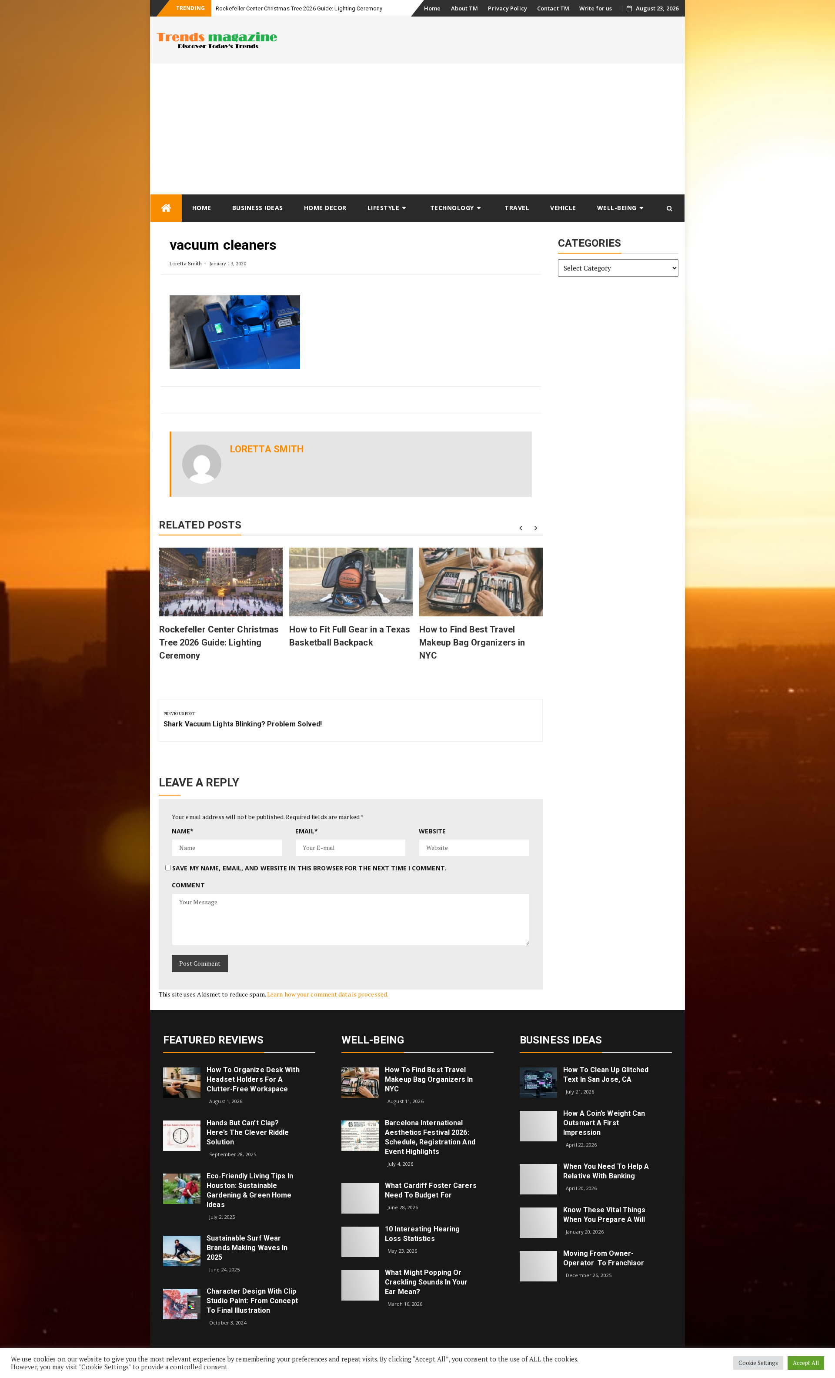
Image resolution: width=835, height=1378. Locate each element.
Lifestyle (383, 208)
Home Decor (325, 208)
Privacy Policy (507, 8)
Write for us (595, 8)
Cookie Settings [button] (758, 1363)
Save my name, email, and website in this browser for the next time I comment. (309, 868)
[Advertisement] (417, 129)
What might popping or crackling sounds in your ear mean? (426, 1282)
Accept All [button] (806, 1363)
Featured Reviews (213, 1040)
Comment (188, 885)
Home (432, 8)
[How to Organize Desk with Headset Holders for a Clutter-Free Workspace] (181, 1082)
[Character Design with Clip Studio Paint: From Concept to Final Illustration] (181, 1303)
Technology (452, 208)
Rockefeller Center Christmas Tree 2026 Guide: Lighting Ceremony (299, 8)
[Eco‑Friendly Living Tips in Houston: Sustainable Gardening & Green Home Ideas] (181, 1188)
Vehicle (563, 208)
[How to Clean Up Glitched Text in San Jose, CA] (538, 1082)
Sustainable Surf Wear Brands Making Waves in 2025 (247, 1247)
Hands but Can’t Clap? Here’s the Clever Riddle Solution (248, 1132)
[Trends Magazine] (166, 208)
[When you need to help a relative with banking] (538, 1178)
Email (306, 831)
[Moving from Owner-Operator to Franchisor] (538, 1265)
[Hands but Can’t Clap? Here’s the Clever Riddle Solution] (181, 1135)
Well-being (617, 208)
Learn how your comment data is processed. (327, 994)
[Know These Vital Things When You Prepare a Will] (538, 1222)
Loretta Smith (186, 263)
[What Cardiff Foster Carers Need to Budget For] (360, 1197)
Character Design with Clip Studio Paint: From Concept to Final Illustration (252, 1300)
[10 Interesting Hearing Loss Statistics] (360, 1241)
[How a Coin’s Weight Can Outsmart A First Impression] (538, 1125)
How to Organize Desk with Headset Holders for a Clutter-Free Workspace (253, 1079)
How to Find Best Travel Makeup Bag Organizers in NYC (472, 642)
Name (183, 831)
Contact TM (553, 8)
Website (432, 831)
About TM (464, 8)
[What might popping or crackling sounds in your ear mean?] (360, 1284)
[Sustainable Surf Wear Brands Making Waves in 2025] (181, 1250)
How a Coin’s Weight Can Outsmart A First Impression (604, 1123)
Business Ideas (257, 208)
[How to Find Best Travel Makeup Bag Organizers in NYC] (360, 1082)
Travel (516, 208)
